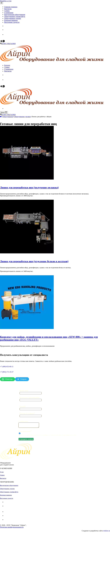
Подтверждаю (25, 431)
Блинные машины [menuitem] (11, 20)
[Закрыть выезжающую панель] (1, 3)
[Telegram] (1, 41)
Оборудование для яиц (7, 488)
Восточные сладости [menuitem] (11, 22)
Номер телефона (27, 413)
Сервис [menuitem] (7, 11)
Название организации (29, 397)
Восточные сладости (6, 498)
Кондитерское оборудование (9, 485)
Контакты (3, 478)
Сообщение (23, 421)
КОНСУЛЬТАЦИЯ (9, 44)
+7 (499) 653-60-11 (13, 32)
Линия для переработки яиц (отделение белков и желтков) (34, 261)
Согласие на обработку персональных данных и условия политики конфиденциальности (47, 435)
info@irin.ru (13, 521)
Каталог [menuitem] (7, 65)
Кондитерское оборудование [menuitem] (14, 14)
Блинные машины (6, 495)
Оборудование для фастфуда (9, 492)
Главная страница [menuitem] (10, 7)
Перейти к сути (5, 1)
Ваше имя (24, 391)
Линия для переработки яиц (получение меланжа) (29, 187)
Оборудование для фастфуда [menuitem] (14, 16)
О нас (2, 472)
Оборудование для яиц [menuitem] (12, 18)
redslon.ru (106, 531)
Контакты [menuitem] (7, 9)
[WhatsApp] (4, 41)
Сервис (2, 475)
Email (22, 406)
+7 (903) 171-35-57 (13, 37)
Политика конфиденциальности (12, 527)
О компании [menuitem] (8, 13)
